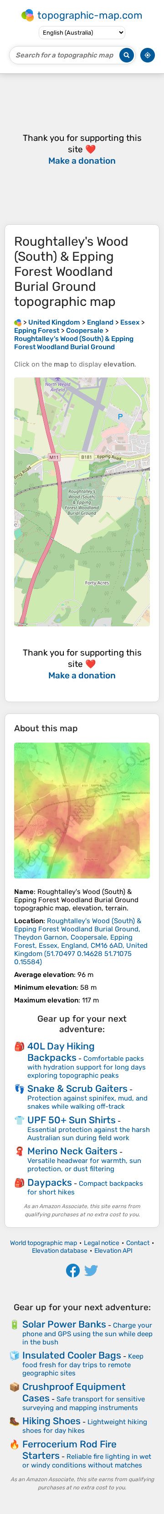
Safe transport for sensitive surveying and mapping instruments (83, 1403)
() (81, 941)
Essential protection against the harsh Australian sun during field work (88, 1134)
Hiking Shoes (51, 1420)
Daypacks (49, 1182)
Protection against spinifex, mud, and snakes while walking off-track (87, 1102)
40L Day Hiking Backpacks (61, 1051)
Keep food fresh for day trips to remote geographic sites (83, 1364)
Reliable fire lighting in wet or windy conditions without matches (86, 1460)
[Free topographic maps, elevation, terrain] (17, 322)
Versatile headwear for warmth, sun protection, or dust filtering (84, 1165)
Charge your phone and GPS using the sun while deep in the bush (87, 1333)
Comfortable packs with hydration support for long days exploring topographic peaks (86, 1067)
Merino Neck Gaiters (72, 1151)
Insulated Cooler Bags (71, 1355)
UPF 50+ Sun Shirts (71, 1120)
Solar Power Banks (64, 1324)
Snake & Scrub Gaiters (77, 1088)
